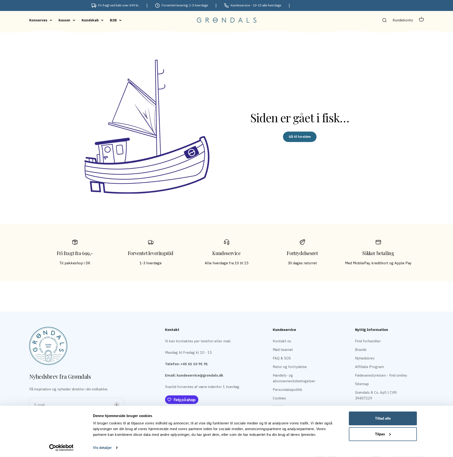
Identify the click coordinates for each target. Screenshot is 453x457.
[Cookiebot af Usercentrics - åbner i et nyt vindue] (61, 447)
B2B (113, 20)
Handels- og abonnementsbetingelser (294, 378)
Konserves (38, 20)
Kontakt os (282, 341)
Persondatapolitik (287, 389)
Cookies (279, 398)
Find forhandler (368, 341)
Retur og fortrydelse (290, 366)
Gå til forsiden (300, 137)
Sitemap (362, 384)
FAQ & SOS (282, 358)
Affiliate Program (369, 366)
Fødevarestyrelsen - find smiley (381, 375)
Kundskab (90, 20)
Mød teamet (283, 349)
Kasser (64, 20)
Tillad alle (383, 418)
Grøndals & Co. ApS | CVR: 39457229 (376, 395)
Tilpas (380, 434)
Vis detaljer (102, 448)
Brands (360, 349)
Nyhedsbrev (365, 358)
